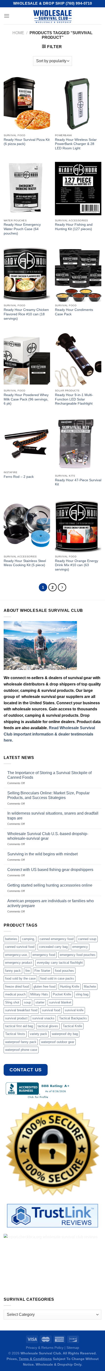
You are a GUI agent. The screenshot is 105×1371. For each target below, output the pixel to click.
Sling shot (12, 1002)
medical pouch (15, 994)
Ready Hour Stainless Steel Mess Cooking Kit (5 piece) (25, 563)
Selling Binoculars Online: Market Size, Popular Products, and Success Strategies (48, 795)
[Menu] (7, 16)
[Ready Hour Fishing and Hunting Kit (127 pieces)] (78, 188)
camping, (28, 939)
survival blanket (60, 1002)
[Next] (62, 587)
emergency (80, 947)
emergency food (43, 955)
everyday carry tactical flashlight (60, 962)
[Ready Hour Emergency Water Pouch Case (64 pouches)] (27, 188)
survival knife (74, 1010)
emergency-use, (16, 955)
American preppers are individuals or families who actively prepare (50, 903)
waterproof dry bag (65, 1034)
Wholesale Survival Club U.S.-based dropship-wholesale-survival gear (47, 836)
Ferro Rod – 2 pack (19, 477)
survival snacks (43, 1018)
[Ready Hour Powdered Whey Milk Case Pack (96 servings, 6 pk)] (27, 359)
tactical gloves (48, 1026)
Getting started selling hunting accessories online (49, 885)
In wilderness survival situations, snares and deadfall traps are (52, 815)
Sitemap (72, 1348)
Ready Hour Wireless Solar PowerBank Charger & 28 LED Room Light (76, 144)
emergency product (18, 962)
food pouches (64, 970)
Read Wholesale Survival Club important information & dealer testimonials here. (49, 734)
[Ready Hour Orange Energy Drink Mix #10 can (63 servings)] (78, 524)
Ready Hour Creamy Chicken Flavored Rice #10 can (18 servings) (26, 314)
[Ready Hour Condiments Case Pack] (78, 274)
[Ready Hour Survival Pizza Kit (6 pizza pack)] (27, 103)
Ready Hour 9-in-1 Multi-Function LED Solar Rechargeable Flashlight (74, 399)
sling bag (82, 994)
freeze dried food (17, 986)
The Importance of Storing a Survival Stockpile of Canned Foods (49, 775)
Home (18, 33)
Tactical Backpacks (73, 1018)
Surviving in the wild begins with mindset (42, 854)
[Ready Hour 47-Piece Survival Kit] (78, 444)
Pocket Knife (62, 994)
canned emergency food (57, 939)
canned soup (87, 939)
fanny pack (13, 970)
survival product (16, 1018)
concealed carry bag (53, 947)
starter (39, 1002)
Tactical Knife (72, 1026)
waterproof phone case (21, 1050)
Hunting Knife (69, 986)
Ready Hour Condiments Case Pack (74, 312)
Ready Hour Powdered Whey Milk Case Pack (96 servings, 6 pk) (26, 399)
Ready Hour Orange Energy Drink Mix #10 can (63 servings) (76, 565)
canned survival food (19, 947)
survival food (51, 1010)
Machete (90, 986)
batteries (11, 939)
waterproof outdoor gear (57, 1042)
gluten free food (44, 986)
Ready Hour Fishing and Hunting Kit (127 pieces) (74, 227)
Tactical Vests (15, 1034)
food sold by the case (20, 978)
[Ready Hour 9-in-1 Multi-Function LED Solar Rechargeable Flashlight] (78, 359)
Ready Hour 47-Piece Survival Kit (78, 482)
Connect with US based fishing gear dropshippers (50, 870)
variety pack (38, 1034)
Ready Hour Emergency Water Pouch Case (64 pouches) (22, 229)
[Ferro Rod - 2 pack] (27, 442)
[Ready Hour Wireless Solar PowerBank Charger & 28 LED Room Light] (78, 103)
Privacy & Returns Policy (44, 1348)
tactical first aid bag (19, 1026)
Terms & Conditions (35, 1359)
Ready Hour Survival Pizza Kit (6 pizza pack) (27, 142)
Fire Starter (42, 970)
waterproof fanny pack (20, 1042)
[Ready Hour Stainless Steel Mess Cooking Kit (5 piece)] (27, 524)
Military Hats (39, 994)
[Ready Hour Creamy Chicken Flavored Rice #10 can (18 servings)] (27, 274)
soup (27, 1002)
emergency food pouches (77, 955)
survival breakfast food (21, 1010)
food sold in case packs (57, 978)
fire (27, 970)
